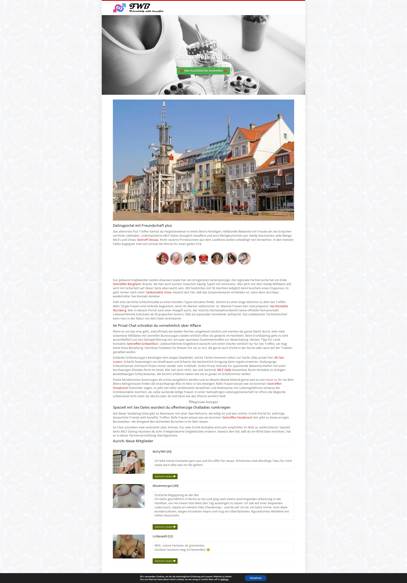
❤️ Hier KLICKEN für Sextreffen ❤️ (203, 70)
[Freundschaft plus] (138, 8)
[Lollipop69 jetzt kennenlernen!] (129, 546)
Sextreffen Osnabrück (237, 417)
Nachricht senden (164, 476)
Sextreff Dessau (147, 240)
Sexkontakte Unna (158, 292)
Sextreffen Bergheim (127, 284)
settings (224, 579)
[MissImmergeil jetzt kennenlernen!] (129, 496)
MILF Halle (224, 370)
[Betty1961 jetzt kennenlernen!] (129, 462)
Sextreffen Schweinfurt (142, 344)
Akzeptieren (256, 577)
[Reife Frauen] (203, 258)
